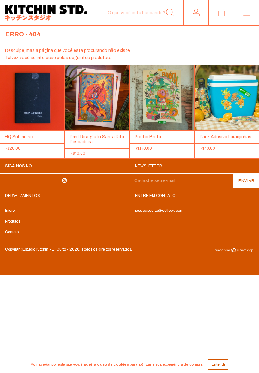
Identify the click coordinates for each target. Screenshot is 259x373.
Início (10, 210)
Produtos (12, 221)
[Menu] (246, 12)
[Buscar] (170, 12)
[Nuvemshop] (234, 250)
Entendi (218, 364)
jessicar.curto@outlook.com (159, 210)
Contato (12, 232)
